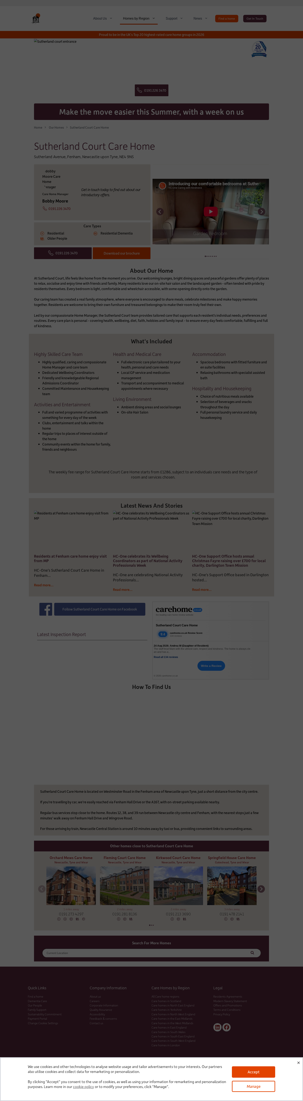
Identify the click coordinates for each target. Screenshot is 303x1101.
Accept (254, 1071)
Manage (254, 1086)
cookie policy (83, 1086)
